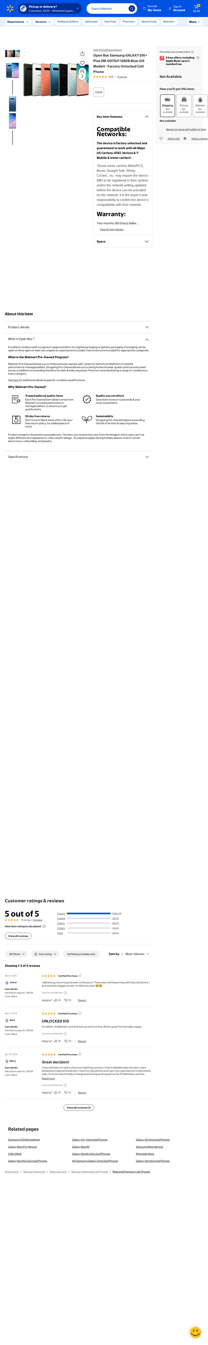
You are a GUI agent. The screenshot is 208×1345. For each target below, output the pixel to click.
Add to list (174, 138)
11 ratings (122, 77)
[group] (110, 76)
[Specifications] (147, 457)
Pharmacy (129, 21)
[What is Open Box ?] (147, 338)
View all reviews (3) (79, 1107)
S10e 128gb (15, 1153)
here (15, 380)
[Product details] (147, 327)
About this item (19, 314)
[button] (152, 8)
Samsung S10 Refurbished (24, 1139)
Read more (48, 1078)
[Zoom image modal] (82, 71)
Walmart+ (169, 21)
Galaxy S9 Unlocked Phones (153, 1139)
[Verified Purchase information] (79, 975)
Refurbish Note (145, 1153)
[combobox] (112, 8)
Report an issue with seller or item (186, 129)
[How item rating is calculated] (44, 926)
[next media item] (82, 76)
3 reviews (37, 920)
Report (82, 1000)
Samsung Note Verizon (149, 1146)
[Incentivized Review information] (65, 993)
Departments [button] (15, 21)
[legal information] (192, 52)
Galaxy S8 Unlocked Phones (153, 1160)
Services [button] (40, 21)
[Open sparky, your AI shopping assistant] (195, 1332)
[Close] (75, 22)
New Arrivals (149, 21)
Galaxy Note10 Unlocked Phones (27, 1160)
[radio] (98, 92)
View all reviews (18, 936)
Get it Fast (110, 21)
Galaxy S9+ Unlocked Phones (89, 1139)
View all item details (112, 229)
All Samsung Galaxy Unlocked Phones (95, 1160)
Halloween (91, 21)
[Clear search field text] (122, 8)
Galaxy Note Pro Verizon (22, 1146)
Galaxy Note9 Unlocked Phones (91, 1153)
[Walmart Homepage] (10, 8)
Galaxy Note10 (80, 1146)
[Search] (132, 8)
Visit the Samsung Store (107, 49)
